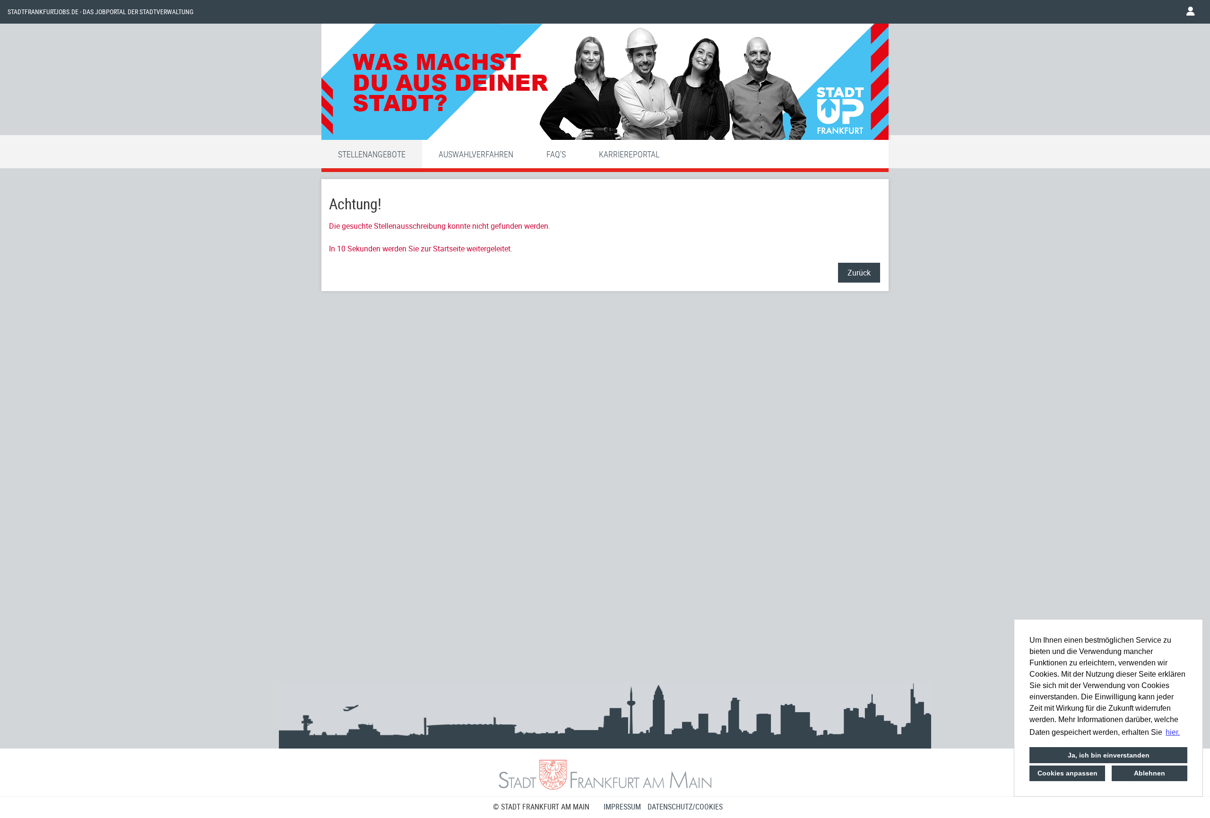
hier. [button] (1173, 732)
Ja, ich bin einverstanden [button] (1109, 755)
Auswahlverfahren (476, 154)
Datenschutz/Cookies (685, 806)
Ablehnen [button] (1149, 773)
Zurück (859, 272)
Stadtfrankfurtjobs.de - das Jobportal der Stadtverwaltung (100, 12)
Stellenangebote (372, 154)
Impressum (622, 806)
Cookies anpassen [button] (1067, 773)
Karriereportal (629, 154)
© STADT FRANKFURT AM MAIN (541, 806)
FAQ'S (556, 154)
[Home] (605, 84)
